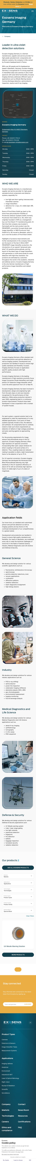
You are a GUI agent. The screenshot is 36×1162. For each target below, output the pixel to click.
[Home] (9, 11)
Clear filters (30, 916)
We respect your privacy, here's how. (10, 1154)
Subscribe (27, 1004)
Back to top (30, 1022)
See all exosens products (18, 868)
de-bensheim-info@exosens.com (17, 142)
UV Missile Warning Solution (14, 946)
